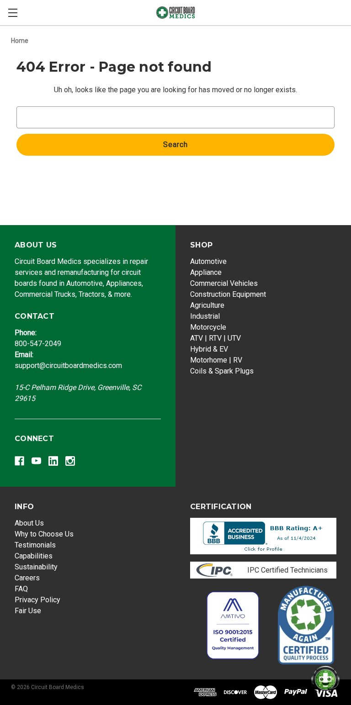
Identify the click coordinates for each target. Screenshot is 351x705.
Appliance (206, 272)
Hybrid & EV (209, 349)
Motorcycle (208, 327)
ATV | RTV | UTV (215, 338)
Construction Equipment (228, 294)
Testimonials (35, 545)
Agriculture (207, 305)
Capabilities (34, 556)
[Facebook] (19, 461)
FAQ (21, 588)
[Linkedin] (53, 461)
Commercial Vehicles (224, 283)
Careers (27, 577)
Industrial (205, 316)
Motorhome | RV (216, 360)
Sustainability (36, 567)
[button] (263, 536)
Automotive (208, 261)
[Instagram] (70, 461)
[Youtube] (36, 461)
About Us (29, 523)
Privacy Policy (37, 599)
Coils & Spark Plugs (222, 371)
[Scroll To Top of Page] (320, 659)
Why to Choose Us (44, 534)
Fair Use (28, 610)
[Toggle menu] (12, 12)
